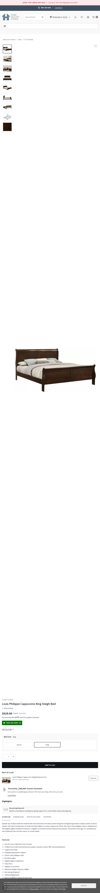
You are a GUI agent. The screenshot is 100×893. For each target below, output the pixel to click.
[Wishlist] (81, 17)
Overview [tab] (6, 817)
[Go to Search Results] (43, 17)
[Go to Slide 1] (7, 49)
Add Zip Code (7, 729)
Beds (19, 40)
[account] (75, 17)
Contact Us (58, 8)
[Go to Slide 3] (7, 68)
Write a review (8, 708)
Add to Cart (50, 765)
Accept (84, 886)
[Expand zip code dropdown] (69, 17)
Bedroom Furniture (9, 40)
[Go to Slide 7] (7, 107)
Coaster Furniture (7, 700)
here (64, 889)
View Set (93, 778)
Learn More (12, 795)
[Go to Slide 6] (7, 97)
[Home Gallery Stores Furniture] (10, 17)
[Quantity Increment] (13, 756)
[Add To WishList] (96, 46)
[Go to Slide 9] (7, 126)
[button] (55, 370)
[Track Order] (88, 17)
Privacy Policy (34, 889)
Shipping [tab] (47, 817)
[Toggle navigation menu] (50, 26)
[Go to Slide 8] (7, 117)
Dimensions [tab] (18, 817)
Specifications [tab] (33, 817)
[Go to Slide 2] (7, 58)
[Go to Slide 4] (7, 78)
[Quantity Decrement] (4, 756)
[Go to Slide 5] (7, 88)
